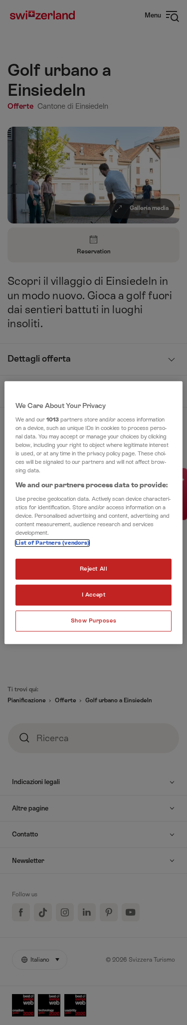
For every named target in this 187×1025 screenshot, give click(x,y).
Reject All (94, 569)
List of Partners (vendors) (52, 543)
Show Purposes (93, 620)
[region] (93, 512)
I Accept (94, 595)
